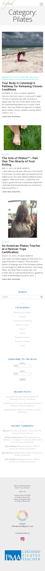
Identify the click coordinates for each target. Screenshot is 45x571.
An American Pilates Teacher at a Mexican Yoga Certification (21, 249)
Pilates (17, 79)
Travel (22, 345)
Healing (25, 77)
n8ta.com (22, 491)
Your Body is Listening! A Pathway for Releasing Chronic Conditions (22, 86)
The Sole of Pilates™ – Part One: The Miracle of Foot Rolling (20, 161)
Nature (23, 329)
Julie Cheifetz (28, 93)
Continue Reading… (12, 116)
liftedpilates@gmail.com (22, 526)
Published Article (30, 79)
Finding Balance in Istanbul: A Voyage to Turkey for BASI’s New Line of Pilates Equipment (22, 439)
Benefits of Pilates (11, 77)
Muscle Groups (22, 325)
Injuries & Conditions (22, 321)
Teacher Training (22, 341)
